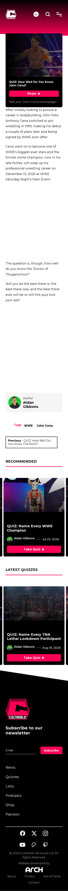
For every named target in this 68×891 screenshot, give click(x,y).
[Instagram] (45, 833)
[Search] (48, 14)
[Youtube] (22, 844)
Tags (17, 425)
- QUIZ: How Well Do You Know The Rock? (29, 442)
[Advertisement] (34, 221)
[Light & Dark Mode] (36, 14)
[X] (34, 833)
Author (28, 398)
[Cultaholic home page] (19, 14)
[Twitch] (45, 844)
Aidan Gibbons (24, 538)
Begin (32, 93)
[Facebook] (22, 833)
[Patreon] (34, 844)
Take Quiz (32, 549)
